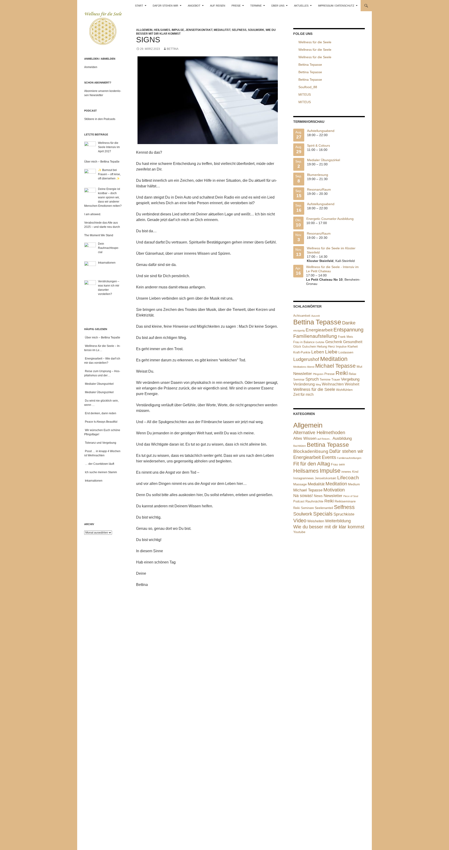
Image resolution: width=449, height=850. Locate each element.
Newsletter (302, 373)
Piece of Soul (350, 496)
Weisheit (352, 384)
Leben (317, 351)
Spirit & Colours (318, 145)
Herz (331, 346)
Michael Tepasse (335, 366)
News (318, 496)
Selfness (239, 30)
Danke (348, 322)
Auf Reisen (217, 5)
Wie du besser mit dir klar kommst (328, 526)
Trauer (335, 379)
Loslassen (345, 352)
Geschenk (333, 342)
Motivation (334, 489)
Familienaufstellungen (349, 458)
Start (139, 5)
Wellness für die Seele (314, 389)
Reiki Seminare (303, 508)
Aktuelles (301, 5)
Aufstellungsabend (320, 131)
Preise (236, 5)
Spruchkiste (343, 514)
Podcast (298, 501)
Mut (359, 366)
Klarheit (353, 346)
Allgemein (144, 30)
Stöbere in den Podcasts (99, 119)
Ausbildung (342, 438)
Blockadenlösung (310, 451)
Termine (256, 5)
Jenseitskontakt (198, 30)
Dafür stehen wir (165, 5)
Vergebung (350, 379)
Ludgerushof (306, 359)
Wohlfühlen (344, 390)
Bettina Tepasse (317, 322)
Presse (329, 374)
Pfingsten (318, 374)
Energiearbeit (319, 329)
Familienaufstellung (315, 336)
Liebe (331, 351)
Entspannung (348, 330)
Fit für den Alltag (311, 464)
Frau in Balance (304, 342)
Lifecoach (348, 477)
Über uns (277, 5)
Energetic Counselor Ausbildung (330, 219)
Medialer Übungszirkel (323, 160)
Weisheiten (315, 521)
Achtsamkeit (301, 315)
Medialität (222, 30)
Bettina (172, 49)
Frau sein (338, 464)
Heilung (322, 346)
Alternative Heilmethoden (319, 432)
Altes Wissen (304, 438)
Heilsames (162, 30)
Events (329, 457)
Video (299, 520)
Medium (354, 484)
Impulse (178, 30)
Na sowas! (303, 495)
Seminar (298, 379)
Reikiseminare (345, 501)
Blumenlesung (317, 175)
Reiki (342, 373)
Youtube (299, 532)
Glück (297, 346)
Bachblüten (299, 445)
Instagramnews (303, 478)
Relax (352, 374)
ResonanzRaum (319, 189)
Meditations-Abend (303, 366)
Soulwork (256, 30)
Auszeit (315, 315)
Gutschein (309, 346)
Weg (318, 384)
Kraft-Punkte (301, 352)
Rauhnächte (314, 501)
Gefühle (319, 342)
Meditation (334, 359)
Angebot (194, 5)
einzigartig (299, 330)
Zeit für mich (303, 394)
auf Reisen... (324, 438)
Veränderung (304, 384)
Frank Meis (345, 336)
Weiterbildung (338, 521)
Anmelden (90, 67)
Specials (323, 514)
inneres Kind (349, 471)
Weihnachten (333, 384)
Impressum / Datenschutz (336, 5)
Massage (300, 484)
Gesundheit (352, 342)
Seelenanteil (324, 508)
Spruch (312, 379)
